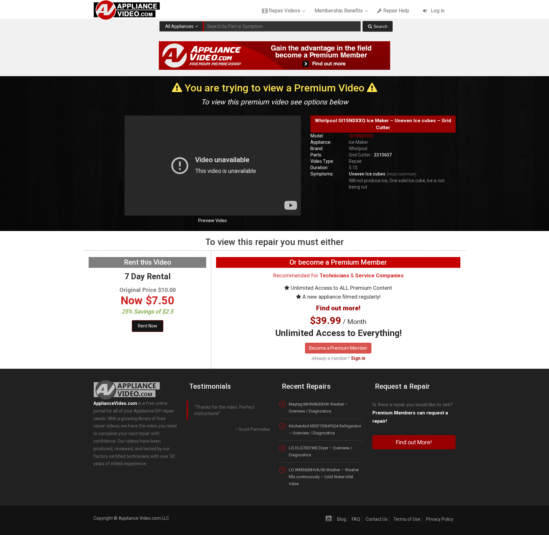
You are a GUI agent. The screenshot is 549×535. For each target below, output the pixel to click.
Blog (341, 519)
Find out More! (414, 442)
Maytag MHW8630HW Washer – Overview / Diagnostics (318, 407)
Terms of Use (406, 519)
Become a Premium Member (338, 348)
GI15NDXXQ (361, 135)
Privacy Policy (439, 519)
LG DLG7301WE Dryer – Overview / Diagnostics (320, 451)
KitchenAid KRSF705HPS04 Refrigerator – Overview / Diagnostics (325, 429)
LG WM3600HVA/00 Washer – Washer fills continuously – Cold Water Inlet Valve (324, 476)
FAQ (356, 519)
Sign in (358, 358)
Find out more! (338, 308)
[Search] (378, 26)
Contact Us (377, 519)
